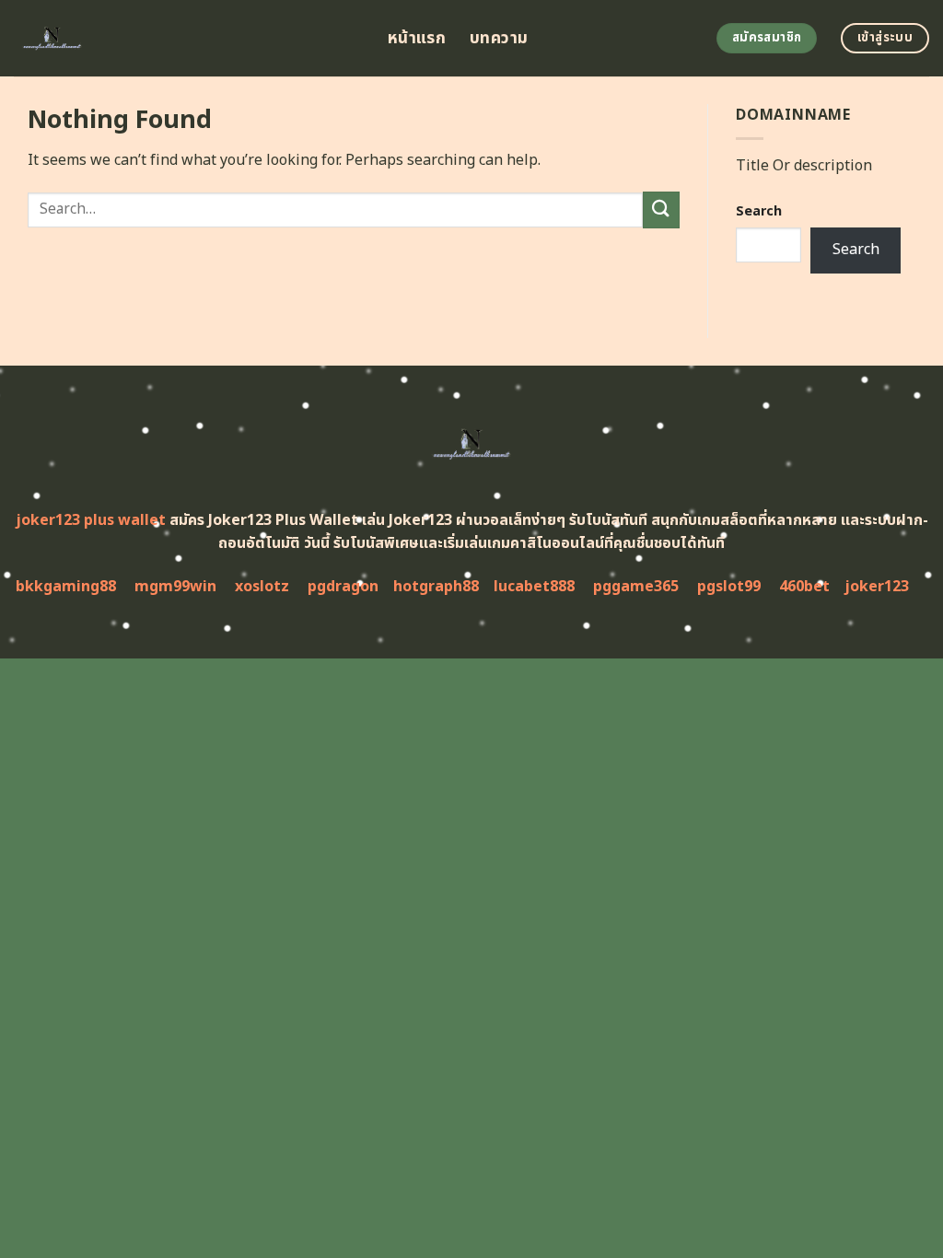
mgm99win (175, 587)
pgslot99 (729, 587)
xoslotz (262, 587)
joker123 (876, 587)
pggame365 (636, 587)
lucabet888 (534, 587)
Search (759, 211)
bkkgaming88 (66, 587)
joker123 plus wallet (91, 520)
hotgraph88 (436, 587)
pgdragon (343, 587)
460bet (804, 587)
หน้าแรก (417, 38)
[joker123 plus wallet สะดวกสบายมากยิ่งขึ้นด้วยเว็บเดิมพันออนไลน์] (187, 38)
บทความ (499, 38)
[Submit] (661, 209)
